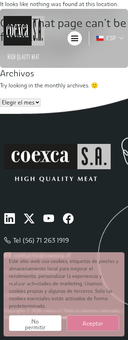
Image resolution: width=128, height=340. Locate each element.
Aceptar (92, 323)
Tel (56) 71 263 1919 (41, 240)
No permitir (35, 324)
